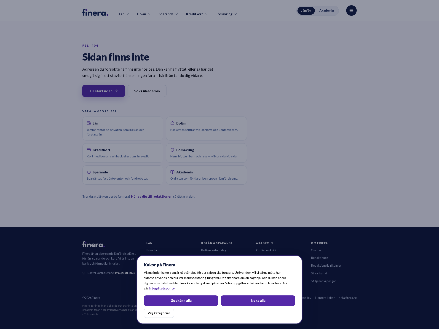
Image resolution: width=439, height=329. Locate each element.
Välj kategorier (159, 313)
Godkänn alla (181, 300)
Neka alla (258, 300)
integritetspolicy (162, 288)
